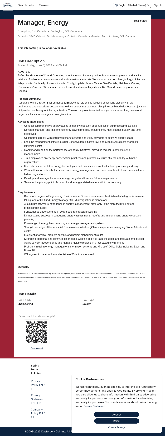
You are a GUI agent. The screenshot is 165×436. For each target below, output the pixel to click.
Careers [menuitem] (44, 5)
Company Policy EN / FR (38, 413)
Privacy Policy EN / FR (38, 384)
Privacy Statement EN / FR (37, 399)
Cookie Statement (94, 406)
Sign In (158, 5)
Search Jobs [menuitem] (26, 5)
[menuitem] (8, 5)
